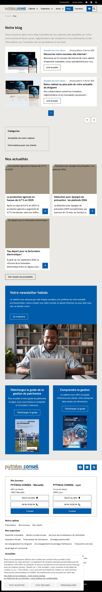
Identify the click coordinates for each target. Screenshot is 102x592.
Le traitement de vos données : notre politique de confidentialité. (31, 578)
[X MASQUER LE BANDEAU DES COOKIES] (83, 556)
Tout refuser (42, 585)
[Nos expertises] (46, 9)
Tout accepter (16, 585)
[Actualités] (59, 9)
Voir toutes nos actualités (20, 276)
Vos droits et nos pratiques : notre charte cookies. (25, 576)
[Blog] (69, 9)
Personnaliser (68, 585)
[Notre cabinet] (33, 9)
